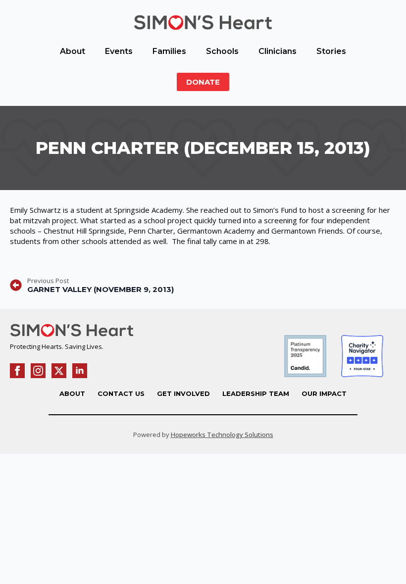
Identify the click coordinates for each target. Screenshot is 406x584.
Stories (331, 51)
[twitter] (58, 370)
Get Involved (183, 393)
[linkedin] (79, 370)
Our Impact (324, 393)
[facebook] (17, 370)
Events (119, 51)
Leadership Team (255, 393)
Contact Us (121, 393)
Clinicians (277, 51)
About (72, 51)
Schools (222, 51)
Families (169, 51)
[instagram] (38, 370)
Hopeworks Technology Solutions (222, 434)
